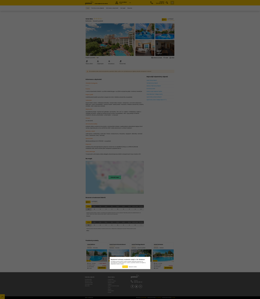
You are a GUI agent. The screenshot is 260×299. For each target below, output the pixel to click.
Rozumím (125, 266)
